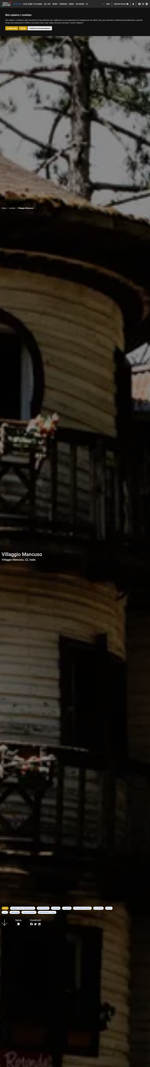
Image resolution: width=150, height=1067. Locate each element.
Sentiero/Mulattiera (47, 912)
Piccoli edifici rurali (82, 908)
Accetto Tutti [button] (12, 28)
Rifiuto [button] (23, 28)
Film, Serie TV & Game (32, 4)
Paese (5, 908)
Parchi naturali (29, 912)
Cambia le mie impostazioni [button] (39, 28)
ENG (108, 4)
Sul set (47, 4)
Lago (5, 912)
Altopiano (98, 908)
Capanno (55, 908)
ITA (103, 4)
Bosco (109, 908)
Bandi (71, 4)
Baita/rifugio (43, 908)
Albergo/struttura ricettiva (22, 908)
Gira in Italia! (120, 4)
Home (4, 208)
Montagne (15, 912)
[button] (87, 4)
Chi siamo (80, 4)
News (54, 4)
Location (17, 4)
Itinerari (63, 4)
